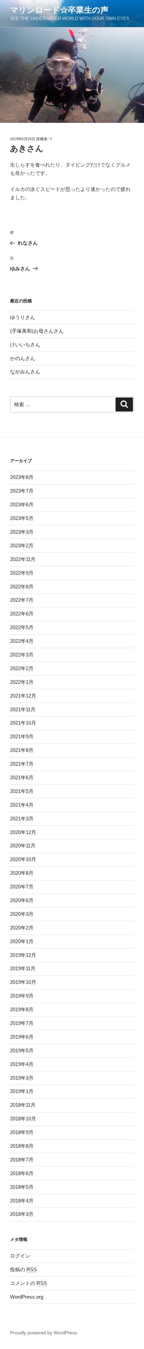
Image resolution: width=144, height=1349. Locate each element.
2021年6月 (21, 777)
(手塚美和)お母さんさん (37, 331)
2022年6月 (21, 613)
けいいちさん (25, 344)
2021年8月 (21, 750)
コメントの (28, 1283)
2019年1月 (21, 1091)
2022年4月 (21, 641)
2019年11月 (22, 968)
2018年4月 (21, 1200)
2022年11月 (22, 559)
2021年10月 (23, 723)
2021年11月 (22, 709)
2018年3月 (21, 1214)
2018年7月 (21, 1159)
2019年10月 (23, 982)
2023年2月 (21, 545)
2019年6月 (21, 1037)
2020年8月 (21, 873)
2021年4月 (21, 805)
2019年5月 (21, 1050)
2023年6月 (21, 504)
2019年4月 (21, 1064)
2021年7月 (21, 764)
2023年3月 (21, 532)
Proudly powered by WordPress (43, 1332)
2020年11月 (22, 845)
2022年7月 (21, 600)
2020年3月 (21, 914)
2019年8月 (21, 1009)
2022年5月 (21, 627)
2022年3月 (21, 654)
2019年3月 (21, 1078)
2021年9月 (21, 736)
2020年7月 (21, 886)
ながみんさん (25, 371)
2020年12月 (23, 832)
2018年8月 (21, 1146)
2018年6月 (21, 1173)
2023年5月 (21, 518)
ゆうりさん (22, 317)
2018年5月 (21, 1187)
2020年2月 (21, 927)
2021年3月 (21, 818)
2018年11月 (22, 1105)
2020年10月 (23, 859)
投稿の (23, 1269)
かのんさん (22, 358)
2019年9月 (21, 996)
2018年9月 (21, 1132)
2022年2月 (21, 668)
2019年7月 (21, 1023)
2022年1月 (21, 682)
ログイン (20, 1256)
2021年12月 (23, 696)
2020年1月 (21, 941)
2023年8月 (21, 477)
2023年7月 (21, 491)
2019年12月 (23, 955)
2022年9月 (21, 573)
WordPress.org (26, 1297)
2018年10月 (23, 1118)
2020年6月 (21, 900)
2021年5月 (21, 791)
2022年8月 (21, 586)
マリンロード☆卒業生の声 (59, 9)
